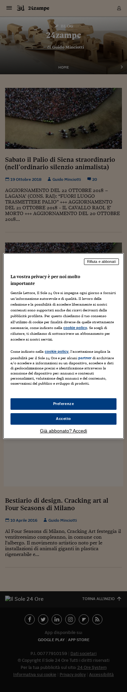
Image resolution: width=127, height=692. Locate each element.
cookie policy (75, 328)
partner (84, 358)
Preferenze (63, 404)
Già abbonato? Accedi (63, 431)
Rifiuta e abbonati (101, 262)
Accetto (63, 419)
